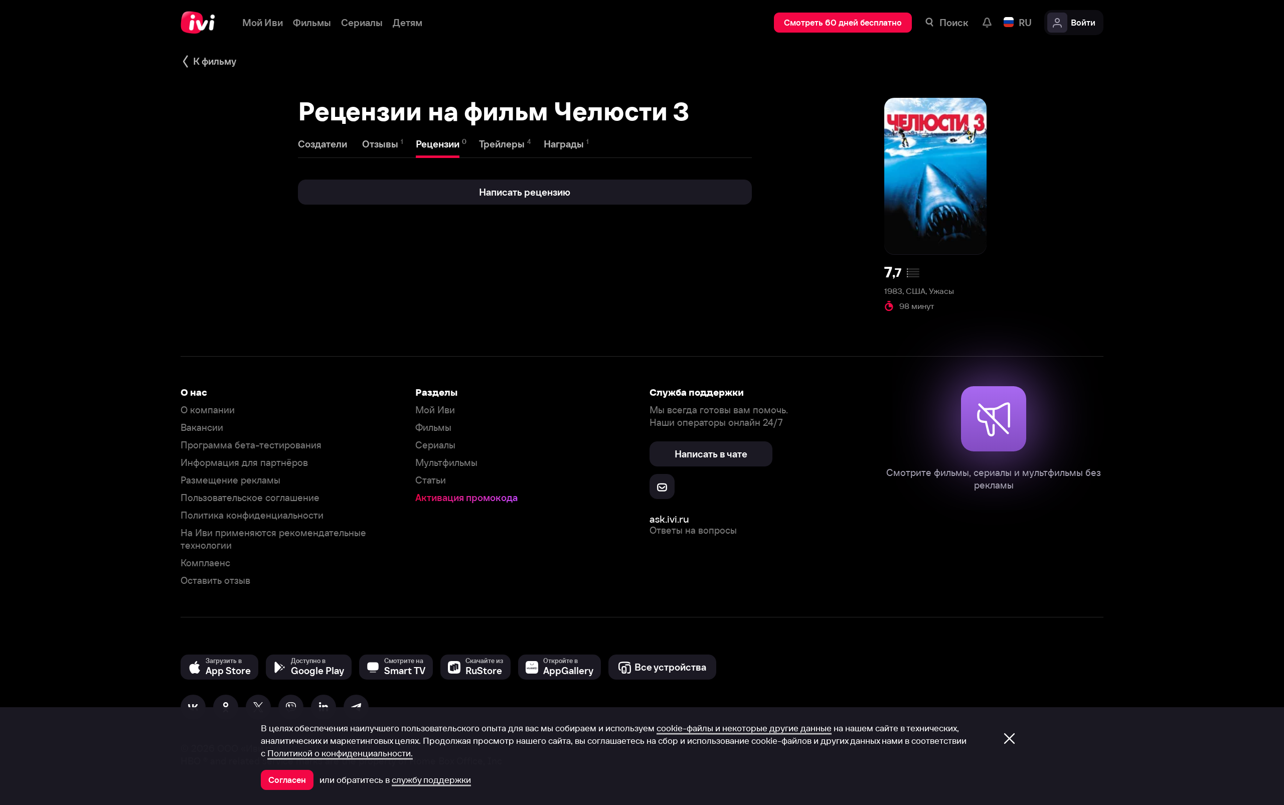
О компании (208, 410)
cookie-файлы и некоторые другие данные (744, 728)
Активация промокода (466, 498)
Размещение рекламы (230, 480)
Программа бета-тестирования (251, 445)
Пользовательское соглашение (250, 498)
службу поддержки (431, 780)
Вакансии (202, 427)
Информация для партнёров (244, 462)
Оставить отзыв (215, 580)
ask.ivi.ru (669, 519)
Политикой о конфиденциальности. (340, 753)
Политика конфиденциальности (252, 515)
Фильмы (433, 427)
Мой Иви (435, 410)
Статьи (430, 480)
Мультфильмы (446, 462)
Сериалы (435, 445)
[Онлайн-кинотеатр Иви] (201, 23)
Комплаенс (205, 563)
